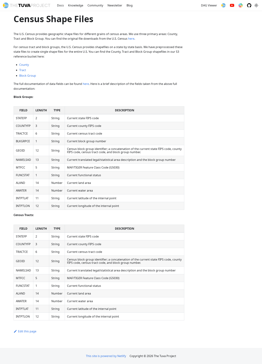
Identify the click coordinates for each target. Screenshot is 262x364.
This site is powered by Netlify (106, 356)
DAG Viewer (209, 5)
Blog (130, 5)
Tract (22, 70)
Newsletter (114, 5)
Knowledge (75, 5)
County (24, 65)
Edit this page (27, 331)
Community (95, 5)
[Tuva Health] (223, 5)
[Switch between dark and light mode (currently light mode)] (256, 5)
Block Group (27, 76)
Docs (60, 5)
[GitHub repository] (249, 5)
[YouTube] (232, 5)
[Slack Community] (240, 5)
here (131, 39)
